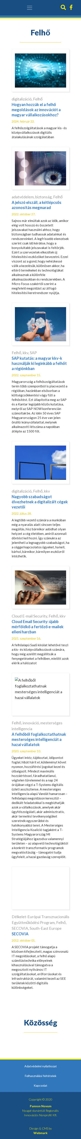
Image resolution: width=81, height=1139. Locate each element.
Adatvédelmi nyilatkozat (40, 1066)
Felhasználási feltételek (40, 1076)
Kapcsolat (40, 1085)
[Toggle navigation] (30, 7)
